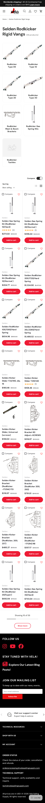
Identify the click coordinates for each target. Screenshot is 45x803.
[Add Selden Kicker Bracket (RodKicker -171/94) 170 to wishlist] (19, 454)
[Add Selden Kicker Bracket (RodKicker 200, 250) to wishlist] (41, 454)
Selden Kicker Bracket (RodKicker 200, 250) (32, 485)
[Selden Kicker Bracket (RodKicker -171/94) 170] (11, 465)
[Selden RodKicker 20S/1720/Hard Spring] (33, 260)
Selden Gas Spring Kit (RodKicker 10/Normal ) (11, 278)
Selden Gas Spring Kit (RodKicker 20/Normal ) (33, 224)
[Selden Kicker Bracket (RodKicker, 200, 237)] (11, 519)
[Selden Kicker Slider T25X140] (33, 362)
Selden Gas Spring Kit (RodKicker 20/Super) (11, 592)
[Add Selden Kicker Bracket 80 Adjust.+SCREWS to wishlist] (41, 402)
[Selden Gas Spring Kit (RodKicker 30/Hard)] (33, 573)
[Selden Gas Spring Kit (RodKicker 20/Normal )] (33, 205)
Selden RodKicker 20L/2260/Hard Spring (33, 329)
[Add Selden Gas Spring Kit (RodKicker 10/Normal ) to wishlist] (19, 248)
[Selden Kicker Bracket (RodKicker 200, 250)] (33, 465)
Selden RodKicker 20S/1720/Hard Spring (33, 278)
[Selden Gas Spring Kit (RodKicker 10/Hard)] (11, 205)
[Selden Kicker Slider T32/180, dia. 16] (11, 362)
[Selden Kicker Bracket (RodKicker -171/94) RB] (33, 519)
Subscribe (12, 696)
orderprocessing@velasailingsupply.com (21, 768)
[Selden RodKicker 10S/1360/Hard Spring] (11, 311)
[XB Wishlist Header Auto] (35, 11)
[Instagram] (4, 646)
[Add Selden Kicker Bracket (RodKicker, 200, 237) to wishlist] (19, 508)
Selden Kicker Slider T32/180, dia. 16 (11, 381)
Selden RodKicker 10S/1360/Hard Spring (10, 329)
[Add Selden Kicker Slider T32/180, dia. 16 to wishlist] (19, 351)
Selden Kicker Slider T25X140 (31, 379)
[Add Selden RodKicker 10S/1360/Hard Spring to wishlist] (19, 300)
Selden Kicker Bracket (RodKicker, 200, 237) (10, 539)
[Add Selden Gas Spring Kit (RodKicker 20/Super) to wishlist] (19, 562)
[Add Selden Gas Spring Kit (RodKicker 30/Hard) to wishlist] (41, 562)
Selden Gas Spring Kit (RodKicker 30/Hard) (33, 592)
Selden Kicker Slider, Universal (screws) (10, 432)
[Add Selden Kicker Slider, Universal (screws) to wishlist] (19, 402)
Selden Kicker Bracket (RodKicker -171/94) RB (31, 539)
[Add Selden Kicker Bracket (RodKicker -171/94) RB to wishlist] (41, 508)
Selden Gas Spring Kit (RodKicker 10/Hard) (11, 224)
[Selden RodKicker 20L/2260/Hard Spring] (33, 311)
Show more (22, 626)
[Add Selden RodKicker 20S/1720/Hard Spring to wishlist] (41, 248)
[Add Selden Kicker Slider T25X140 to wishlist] (41, 351)
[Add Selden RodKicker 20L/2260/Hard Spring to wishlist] (41, 300)
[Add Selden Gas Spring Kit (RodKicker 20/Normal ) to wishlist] (41, 194)
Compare (31, 178)
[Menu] (4, 11)
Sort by (5, 184)
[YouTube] (13, 646)
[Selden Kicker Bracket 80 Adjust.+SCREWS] (33, 414)
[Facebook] (21, 646)
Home (4, 19)
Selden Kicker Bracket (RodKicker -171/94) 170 (8, 485)
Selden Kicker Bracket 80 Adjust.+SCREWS (32, 432)
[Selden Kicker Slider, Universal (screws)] (11, 414)
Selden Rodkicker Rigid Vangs (19, 19)
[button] (41, 11)
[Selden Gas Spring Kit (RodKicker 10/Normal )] (11, 260)
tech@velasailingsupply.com (15, 786)
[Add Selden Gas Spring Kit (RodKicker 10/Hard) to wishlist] (19, 194)
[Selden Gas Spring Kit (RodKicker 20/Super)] (11, 573)
